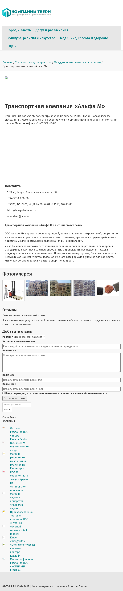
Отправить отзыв (14, 398)
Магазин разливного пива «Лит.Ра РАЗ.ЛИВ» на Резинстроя (18, 461)
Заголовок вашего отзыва (18, 341)
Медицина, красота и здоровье (84, 38)
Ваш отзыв (9, 350)
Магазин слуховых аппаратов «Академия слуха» (17, 501)
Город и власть (19, 30)
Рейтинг (7, 336)
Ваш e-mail (9, 384)
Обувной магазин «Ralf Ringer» (18, 530)
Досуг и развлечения (52, 30)
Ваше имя (8, 374)
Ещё (10, 46)
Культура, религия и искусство (31, 38)
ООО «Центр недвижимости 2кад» (19, 446)
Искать (7, 409)
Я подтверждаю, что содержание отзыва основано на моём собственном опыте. (56, 393)
